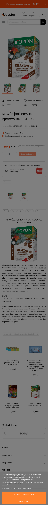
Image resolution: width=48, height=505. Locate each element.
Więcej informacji (8, 488)
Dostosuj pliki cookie (23, 488)
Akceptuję (24, 501)
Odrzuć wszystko (24, 495)
